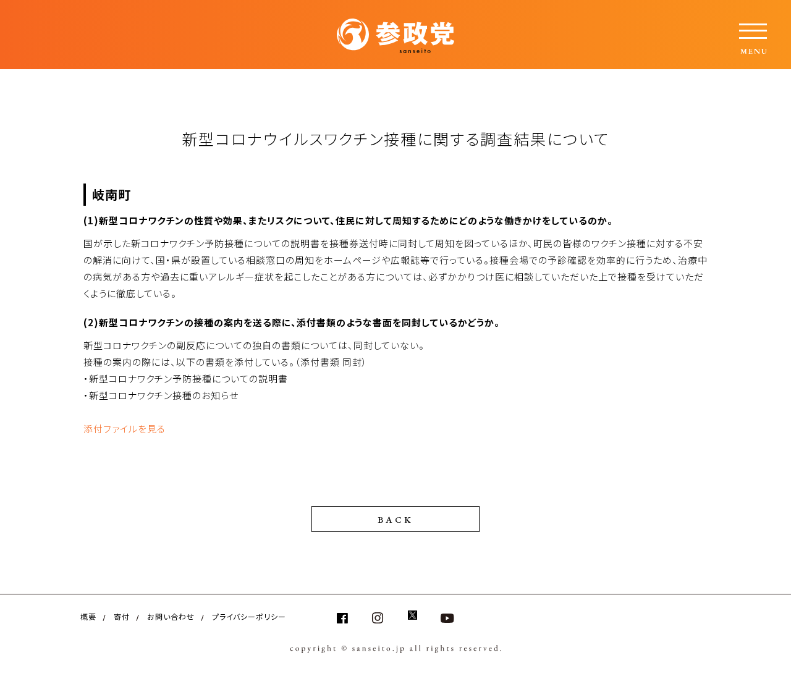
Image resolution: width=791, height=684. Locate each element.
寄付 (122, 616)
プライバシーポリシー (249, 616)
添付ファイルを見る (124, 428)
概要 (88, 616)
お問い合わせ (171, 616)
